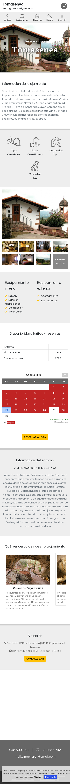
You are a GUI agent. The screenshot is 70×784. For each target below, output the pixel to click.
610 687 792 (51, 750)
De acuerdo (50, 777)
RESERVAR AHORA (35, 437)
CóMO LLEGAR (35, 658)
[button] (5, 47)
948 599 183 (18, 750)
